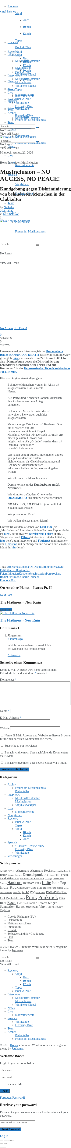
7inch (26, 20)
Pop (33, 892)
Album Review (7, 871)
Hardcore (14, 882)
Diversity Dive (24, 106)
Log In (4, 1136)
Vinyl (18, 13)
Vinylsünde (22, 108)
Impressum (14, 926)
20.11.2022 (6, 210)
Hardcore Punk (32, 882)
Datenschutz (15, 920)
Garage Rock (58, 879)
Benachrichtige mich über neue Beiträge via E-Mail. (36, 762)
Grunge (3, 883)
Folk (57, 875)
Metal (66, 888)
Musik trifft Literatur (27, 78)
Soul (23, 906)
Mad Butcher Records (50, 887)
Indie (46, 882)
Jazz (33, 887)
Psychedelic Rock (15, 898)
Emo (51, 875)
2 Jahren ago (15, 638)
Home (3, 162)
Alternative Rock (40, 870)
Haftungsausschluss (19, 923)
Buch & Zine (23, 47)
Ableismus (13, 566)
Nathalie (9, 207)
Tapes (18, 40)
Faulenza (53, 566)
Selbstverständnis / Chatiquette (26, 933)
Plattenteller (22, 116)
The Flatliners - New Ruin (20, 620)
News (11, 81)
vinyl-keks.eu (8, 11)
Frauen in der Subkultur (32, 878)
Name (4, 710)
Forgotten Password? (12, 1097)
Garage (48, 878)
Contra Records (15, 875)
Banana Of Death (30, 566)
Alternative (22, 870)
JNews (14, 946)
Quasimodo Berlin (18, 577)
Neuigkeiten (15, 815)
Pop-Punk (40, 892)
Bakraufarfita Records (60, 871)
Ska (18, 906)
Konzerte (24, 573)
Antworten (14, 655)
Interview (24, 887)
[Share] (5, 1140)
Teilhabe (34, 577)
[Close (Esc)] (1, 1140)
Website (4, 728)
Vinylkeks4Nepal (25, 136)
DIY (46, 874)
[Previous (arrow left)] (1, 1143)
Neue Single (18, 892)
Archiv (12, 113)
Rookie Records (37, 902)
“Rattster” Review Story (29, 845)
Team (11, 122)
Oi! (26, 892)
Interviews (14, 54)
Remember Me (13, 1084)
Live (10, 155)
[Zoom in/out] (12, 1140)
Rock (11, 902)
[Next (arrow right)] (5, 1143)
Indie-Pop (59, 883)
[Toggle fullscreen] (9, 1140)
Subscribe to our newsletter (20, 745)
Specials (12, 99)
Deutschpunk (33, 874)
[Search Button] (37, 245)
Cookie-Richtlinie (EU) (22, 916)
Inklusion (13, 573)
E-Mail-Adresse (10, 717)
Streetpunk (32, 906)
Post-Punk (54, 892)
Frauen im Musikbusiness (30, 231)
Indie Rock (9, 887)
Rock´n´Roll (22, 903)
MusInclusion (23, 82)
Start (10, 937)
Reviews (13, 6)
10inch (27, 26)
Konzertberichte (24, 165)
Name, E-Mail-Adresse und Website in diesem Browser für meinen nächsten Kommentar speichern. (35, 737)
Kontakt (12, 930)
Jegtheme (17, 950)
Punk (31, 897)
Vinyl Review (55, 906)
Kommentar (8, 679)
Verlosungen (15, 856)
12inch (27, 33)
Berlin (44, 566)
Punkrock (48, 897)
